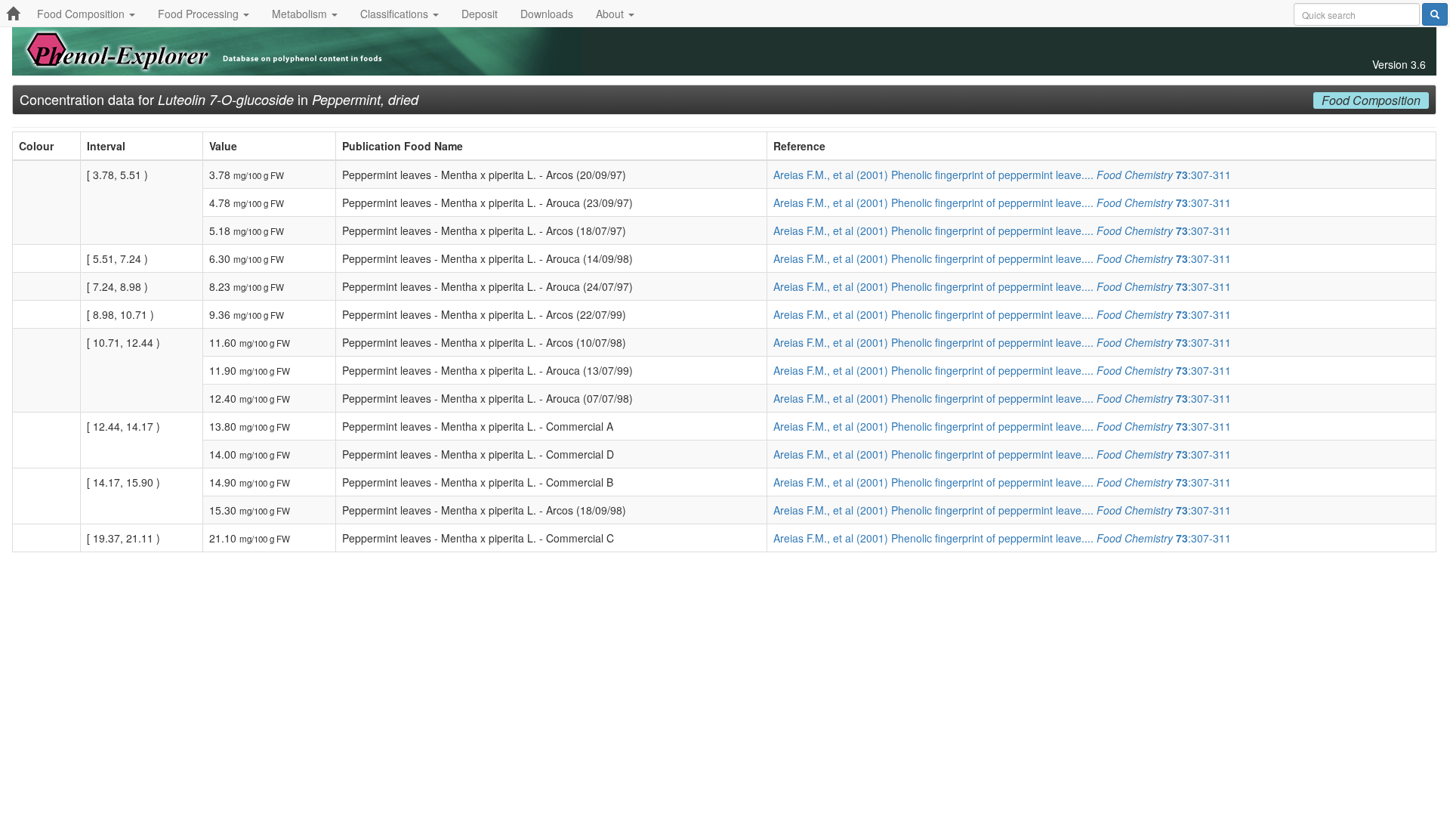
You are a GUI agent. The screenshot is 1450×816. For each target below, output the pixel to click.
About (611, 13)
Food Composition (82, 13)
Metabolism (301, 13)
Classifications (395, 13)
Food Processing (200, 13)
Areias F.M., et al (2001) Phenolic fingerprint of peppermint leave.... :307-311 (1002, 174)
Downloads (546, 13)
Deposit (479, 13)
